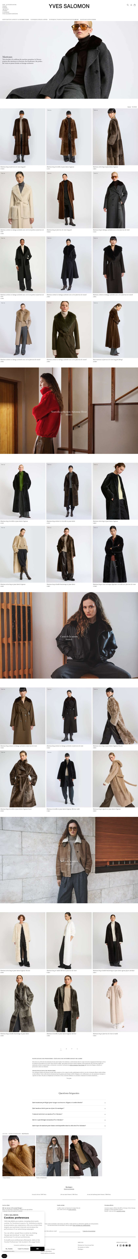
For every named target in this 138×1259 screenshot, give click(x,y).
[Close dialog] (107, 605)
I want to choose (23, 1249)
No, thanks (9, 1249)
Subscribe (49, 642)
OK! (37, 1249)
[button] (4, 1256)
